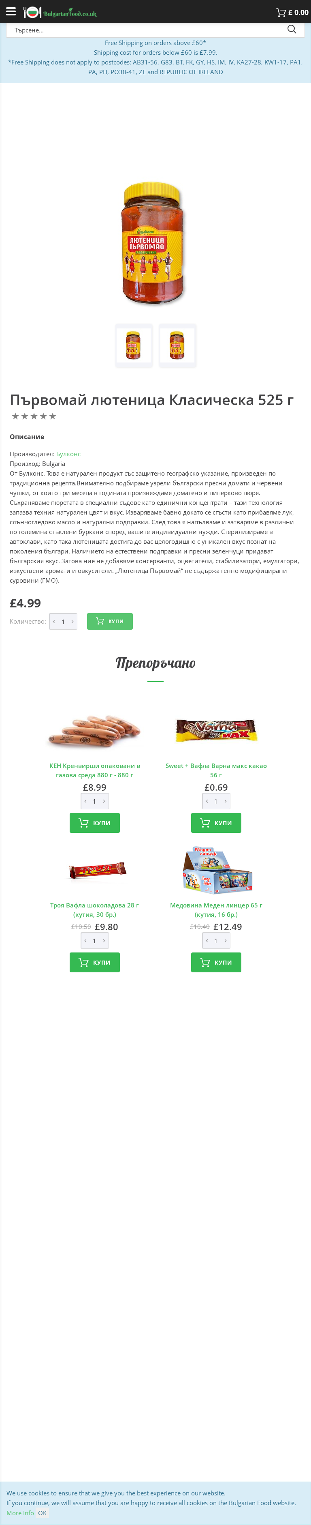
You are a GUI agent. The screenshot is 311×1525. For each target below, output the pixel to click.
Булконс (68, 454)
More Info (20, 1513)
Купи (116, 621)
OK (42, 1513)
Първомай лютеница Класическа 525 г (152, 400)
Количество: (28, 621)
